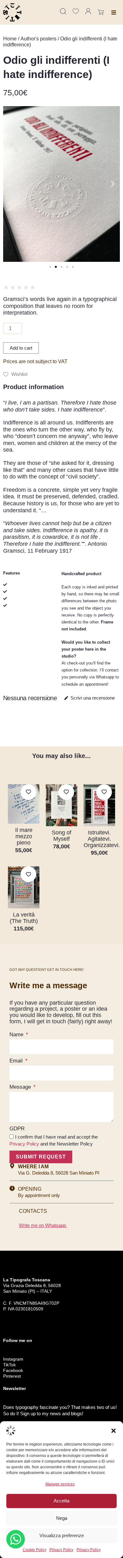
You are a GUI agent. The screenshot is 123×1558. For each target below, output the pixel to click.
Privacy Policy (61, 1550)
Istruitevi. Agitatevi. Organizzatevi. (102, 838)
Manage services (60, 1484)
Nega (61, 1518)
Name (17, 1035)
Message (20, 1087)
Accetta (61, 1500)
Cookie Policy (34, 1550)
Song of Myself (61, 835)
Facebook (13, 1370)
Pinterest (12, 1376)
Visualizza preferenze (61, 1535)
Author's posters (38, 38)
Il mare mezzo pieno (23, 836)
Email (16, 1061)
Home (10, 38)
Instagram (13, 1359)
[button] (113, 1431)
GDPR (17, 1129)
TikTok (9, 1364)
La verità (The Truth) (24, 917)
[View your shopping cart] (102, 12)
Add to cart (21, 348)
